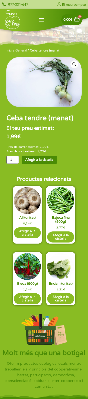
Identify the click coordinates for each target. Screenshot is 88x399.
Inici (9, 50)
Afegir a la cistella (39, 160)
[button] (42, 20)
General (21, 50)
